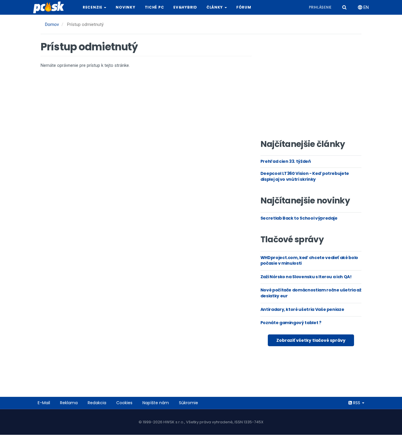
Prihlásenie (320, 7)
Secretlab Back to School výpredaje (299, 218)
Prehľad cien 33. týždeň (285, 161)
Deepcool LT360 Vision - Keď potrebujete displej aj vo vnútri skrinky (304, 176)
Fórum (243, 7)
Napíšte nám (155, 403)
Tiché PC (154, 7)
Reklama (69, 403)
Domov (52, 24)
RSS (356, 403)
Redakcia (97, 403)
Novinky (125, 7)
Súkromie (188, 403)
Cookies (124, 403)
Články (215, 7)
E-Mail (44, 403)
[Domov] (51, 7)
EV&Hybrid (185, 7)
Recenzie (93, 7)
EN (365, 7)
